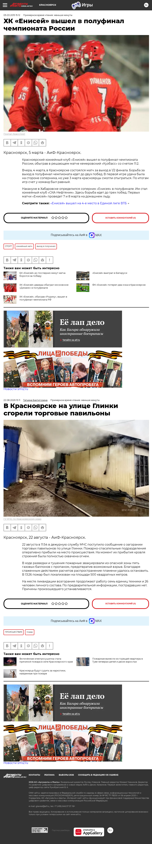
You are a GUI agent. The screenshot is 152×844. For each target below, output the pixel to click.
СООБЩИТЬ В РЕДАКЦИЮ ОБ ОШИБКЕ (98, 775)
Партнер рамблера (61, 830)
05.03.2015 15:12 (12, 15)
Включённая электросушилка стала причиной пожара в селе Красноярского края (46, 660)
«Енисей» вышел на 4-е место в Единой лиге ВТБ (88, 203)
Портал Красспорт (14, 134)
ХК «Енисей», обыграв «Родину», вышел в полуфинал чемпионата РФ (43, 298)
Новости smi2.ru (16, 389)
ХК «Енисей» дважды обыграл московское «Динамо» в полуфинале (43, 286)
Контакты (34, 775)
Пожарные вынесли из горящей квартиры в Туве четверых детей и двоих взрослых (117, 660)
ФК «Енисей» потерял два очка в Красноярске (119, 284)
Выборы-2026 (66, 775)
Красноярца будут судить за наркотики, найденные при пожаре (42, 672)
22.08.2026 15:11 (12, 400)
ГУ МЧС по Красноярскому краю (22, 519)
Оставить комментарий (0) (120, 218)
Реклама (49, 775)
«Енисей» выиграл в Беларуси (109, 273)
